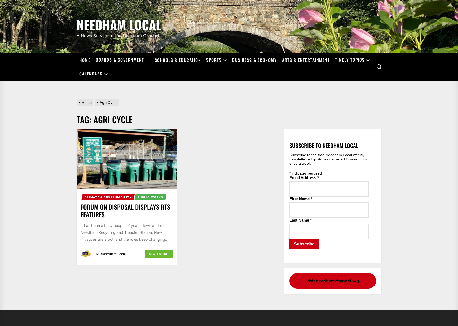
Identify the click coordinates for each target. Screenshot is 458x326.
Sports (214, 60)
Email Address (304, 177)
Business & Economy (254, 60)
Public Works (150, 197)
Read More (158, 254)
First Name (300, 199)
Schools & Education (178, 60)
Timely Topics (350, 60)
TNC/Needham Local (110, 254)
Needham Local (119, 23)
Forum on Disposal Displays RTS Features (125, 210)
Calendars (91, 74)
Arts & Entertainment (306, 60)
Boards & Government (120, 60)
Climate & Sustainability (108, 197)
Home (84, 60)
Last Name (300, 220)
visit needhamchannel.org (332, 280)
